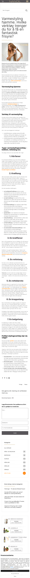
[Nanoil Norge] (15, 1)
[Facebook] (2, 378)
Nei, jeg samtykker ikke (15, 573)
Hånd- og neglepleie (14, 451)
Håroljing (14, 462)
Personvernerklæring (7, 555)
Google (11, 567)
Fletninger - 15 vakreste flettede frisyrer (14, 489)
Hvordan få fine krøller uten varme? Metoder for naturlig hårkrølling (13, 492)
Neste (26, 384)
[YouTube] (9, 378)
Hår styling (14, 473)
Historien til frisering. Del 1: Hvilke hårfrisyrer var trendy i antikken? (13, 506)
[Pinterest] (4, 378)
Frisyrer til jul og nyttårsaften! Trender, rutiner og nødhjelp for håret (14, 502)
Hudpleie (14, 458)
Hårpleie (14, 469)
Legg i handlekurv (16, 522)
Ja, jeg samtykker (15, 570)
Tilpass (15, 576)
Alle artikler (7, 448)
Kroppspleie (14, 455)
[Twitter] (7, 378)
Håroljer (14, 466)
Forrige (20, 384)
